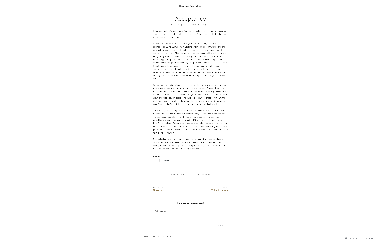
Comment (221, 225)
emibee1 (176, 25)
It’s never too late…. (190, 6)
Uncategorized (205, 25)
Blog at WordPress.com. (166, 236)
